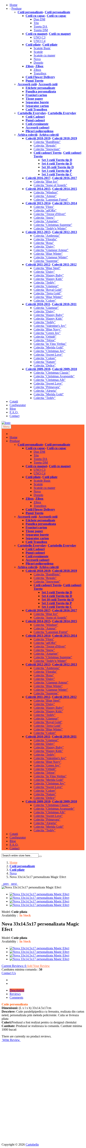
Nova (37, 59)
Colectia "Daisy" (44, 246)
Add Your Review (38, 966)
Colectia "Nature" (45, 362)
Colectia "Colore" (45, 300)
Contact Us (9, 973)
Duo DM (39, 19)
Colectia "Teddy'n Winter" (50, 228)
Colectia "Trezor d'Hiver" (50, 214)
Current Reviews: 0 (14, 966)
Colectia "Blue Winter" (48, 253)
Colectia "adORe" (45, 210)
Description (17, 990)
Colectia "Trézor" (45, 340)
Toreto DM (41, 30)
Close (13, 433)
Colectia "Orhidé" (45, 336)
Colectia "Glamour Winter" (51, 257)
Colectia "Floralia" (45, 239)
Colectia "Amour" (45, 196)
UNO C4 (39, 41)
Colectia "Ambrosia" (47, 235)
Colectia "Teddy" (45, 282)
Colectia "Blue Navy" (47, 329)
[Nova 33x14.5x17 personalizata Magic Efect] (39, 894)
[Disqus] (43, 1092)
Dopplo (38, 62)
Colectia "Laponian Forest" (51, 199)
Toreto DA (40, 26)
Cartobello (32, 1144)
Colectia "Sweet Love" (48, 354)
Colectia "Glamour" (46, 286)
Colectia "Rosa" (44, 243)
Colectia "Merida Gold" (49, 347)
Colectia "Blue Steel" (47, 268)
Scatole (38, 51)
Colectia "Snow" (44, 217)
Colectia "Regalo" (45, 145)
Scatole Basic (42, 48)
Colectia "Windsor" (46, 192)
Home (13, 862)
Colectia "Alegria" (45, 390)
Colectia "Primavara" (47, 387)
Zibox (37, 69)
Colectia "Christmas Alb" (50, 380)
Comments (16, 997)
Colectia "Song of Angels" (50, 185)
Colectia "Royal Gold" (48, 289)
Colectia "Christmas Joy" (49, 351)
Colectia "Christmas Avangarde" (54, 376)
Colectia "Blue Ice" (46, 181)
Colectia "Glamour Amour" (51, 250)
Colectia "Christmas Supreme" (53, 225)
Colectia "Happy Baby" (49, 275)
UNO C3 (39, 37)
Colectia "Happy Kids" (48, 279)
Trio (36, 23)
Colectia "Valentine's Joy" (50, 325)
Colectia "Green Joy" (47, 333)
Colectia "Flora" (44, 206)
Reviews (15, 994)
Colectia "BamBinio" (47, 142)
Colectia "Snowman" (47, 149)
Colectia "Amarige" (46, 221)
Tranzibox (40, 73)
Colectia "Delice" (45, 365)
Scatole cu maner (44, 55)
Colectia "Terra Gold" (47, 293)
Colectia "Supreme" (46, 261)
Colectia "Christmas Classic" (52, 372)
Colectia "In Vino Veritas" (50, 343)
